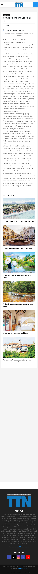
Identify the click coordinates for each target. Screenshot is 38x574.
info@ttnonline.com (23, 547)
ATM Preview (6, 15)
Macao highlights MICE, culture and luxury (18, 248)
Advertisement (11, 572)
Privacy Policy (26, 572)
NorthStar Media (22, 568)
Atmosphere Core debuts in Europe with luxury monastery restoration (17, 361)
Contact (18, 572)
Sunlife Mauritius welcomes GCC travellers (18, 221)
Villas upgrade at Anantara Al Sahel (15, 333)
